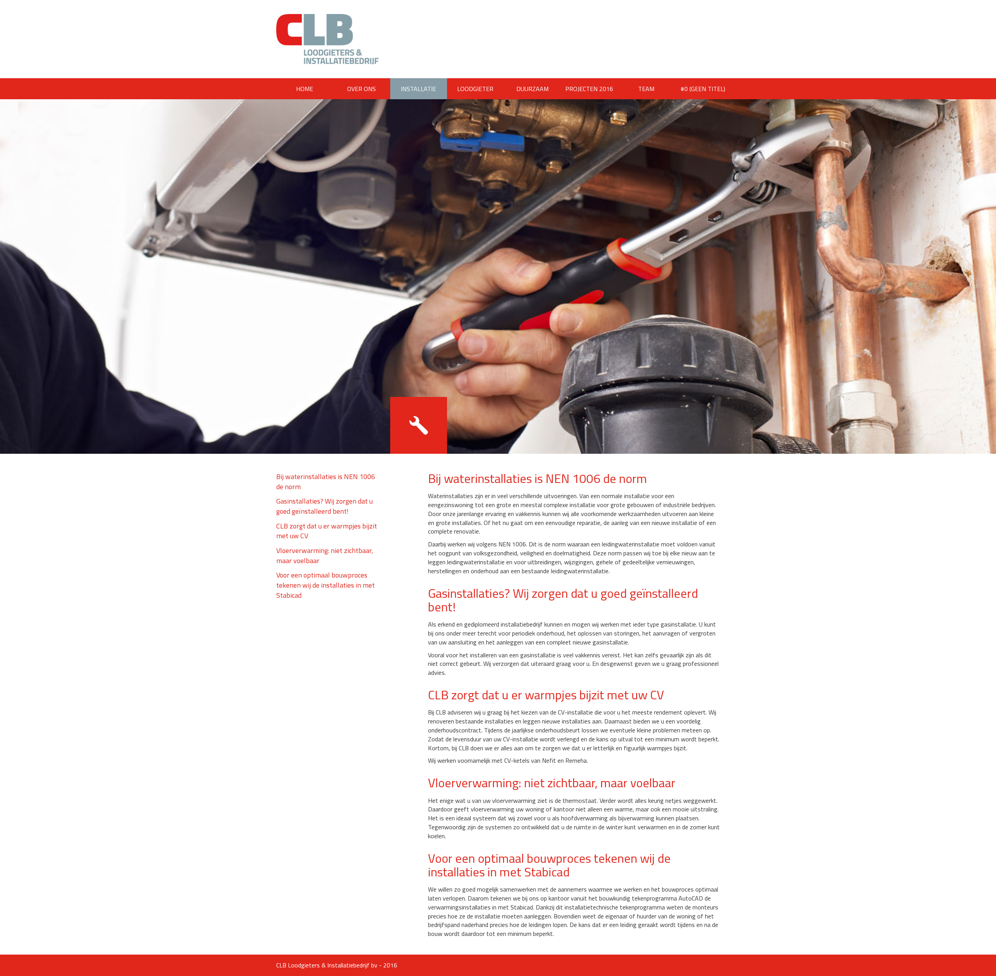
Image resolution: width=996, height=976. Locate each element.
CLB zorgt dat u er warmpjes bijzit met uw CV (326, 531)
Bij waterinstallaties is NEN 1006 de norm (325, 481)
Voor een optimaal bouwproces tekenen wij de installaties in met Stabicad (325, 585)
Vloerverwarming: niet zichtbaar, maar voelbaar (324, 555)
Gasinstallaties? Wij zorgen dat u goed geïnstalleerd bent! (324, 506)
